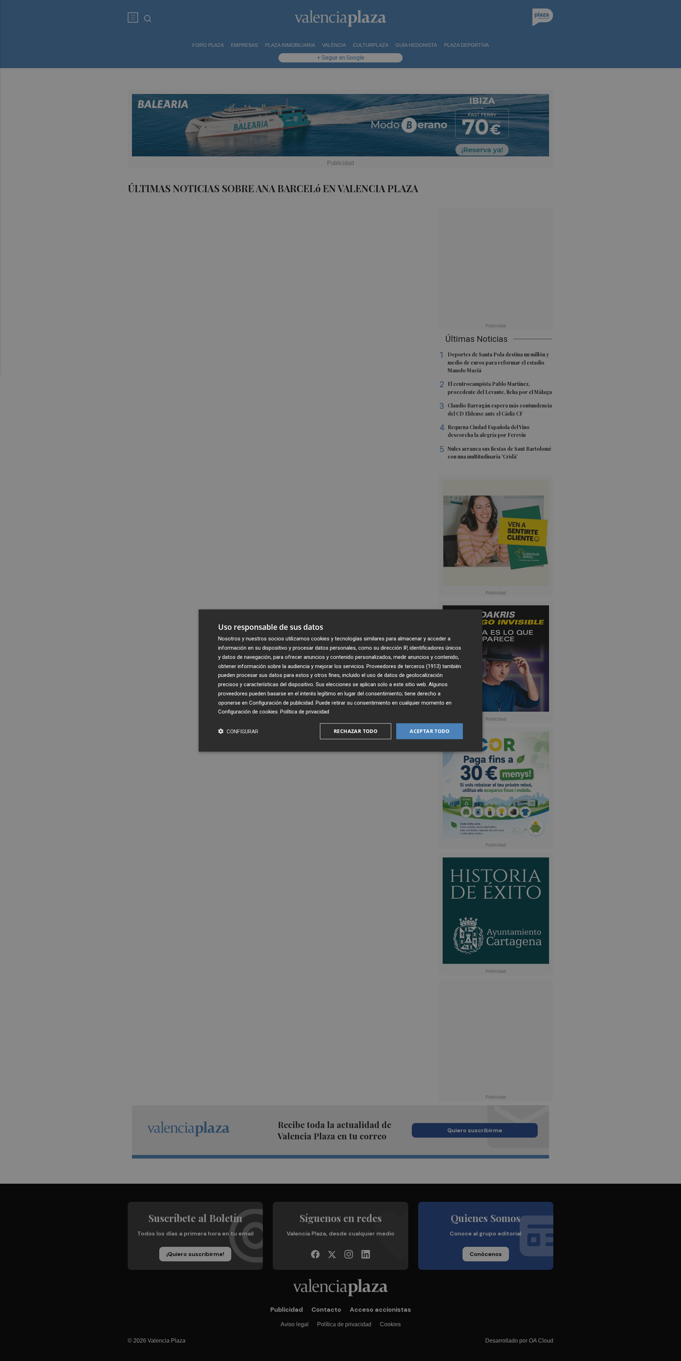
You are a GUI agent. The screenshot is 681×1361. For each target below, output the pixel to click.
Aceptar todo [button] (429, 731)
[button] (238, 731)
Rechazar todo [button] (355, 731)
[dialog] (340, 681)
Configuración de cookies (248, 712)
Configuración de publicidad (281, 702)
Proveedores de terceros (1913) (403, 666)
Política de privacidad (304, 712)
